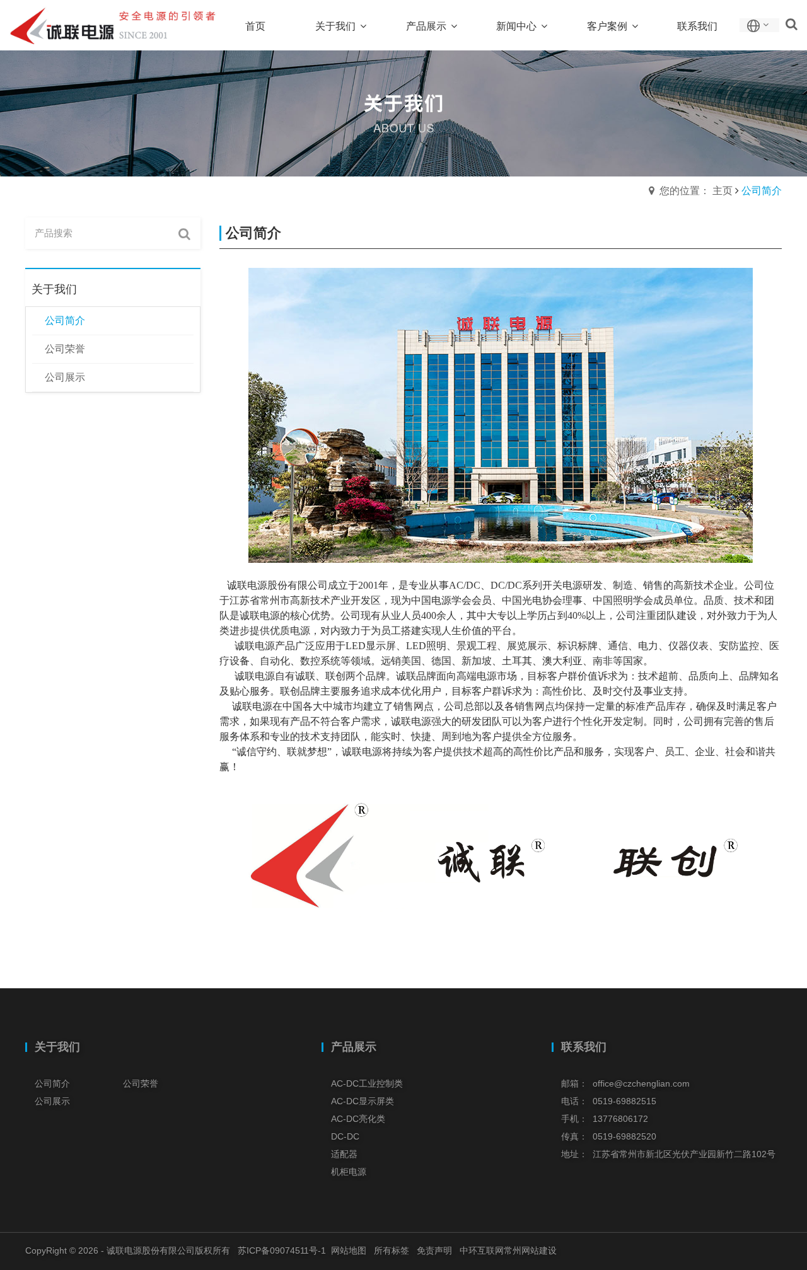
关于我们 (57, 1047)
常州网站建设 (530, 1250)
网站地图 (348, 1250)
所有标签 (391, 1250)
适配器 (344, 1154)
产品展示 (353, 1047)
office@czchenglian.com (641, 1083)
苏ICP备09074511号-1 (282, 1250)
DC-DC (345, 1136)
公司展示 (52, 1101)
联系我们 (584, 1047)
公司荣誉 (140, 1083)
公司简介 (52, 1083)
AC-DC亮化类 (358, 1119)
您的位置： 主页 (696, 190)
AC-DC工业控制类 (367, 1083)
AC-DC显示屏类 (362, 1101)
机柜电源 (348, 1172)
